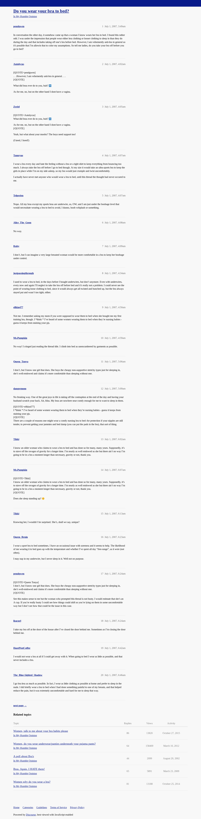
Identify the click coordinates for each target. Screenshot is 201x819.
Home (16, 807)
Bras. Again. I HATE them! (29, 769)
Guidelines (41, 807)
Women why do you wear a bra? (31, 781)
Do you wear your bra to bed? (41, 10)
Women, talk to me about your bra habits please (40, 731)
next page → (20, 705)
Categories (28, 807)
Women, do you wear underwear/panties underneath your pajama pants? (54, 743)
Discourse (31, 814)
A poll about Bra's (23, 756)
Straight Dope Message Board (16, 3)
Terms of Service (58, 807)
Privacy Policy (77, 807)
